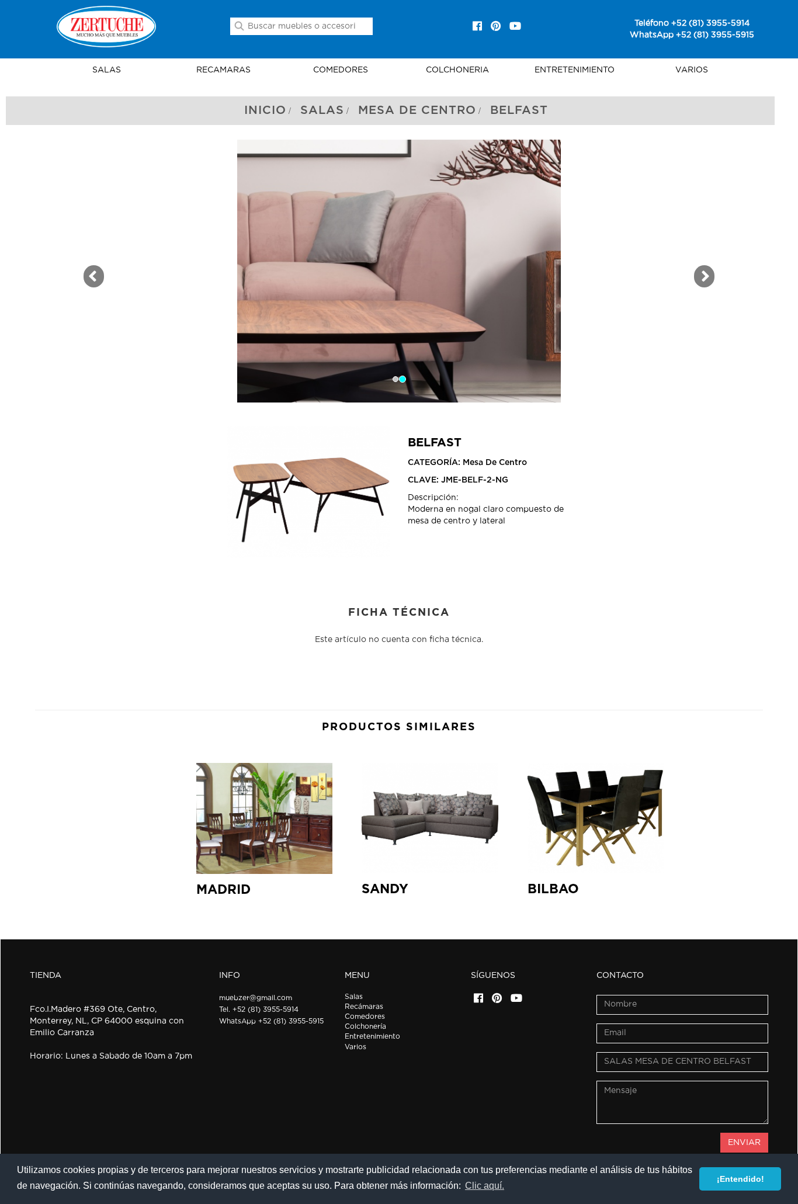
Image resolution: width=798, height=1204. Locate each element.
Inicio (265, 110)
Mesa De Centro (417, 110)
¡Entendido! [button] (740, 1179)
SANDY (385, 889)
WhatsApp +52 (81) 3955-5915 (692, 35)
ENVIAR (744, 1143)
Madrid (223, 889)
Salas (322, 110)
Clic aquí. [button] (484, 1186)
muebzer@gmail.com (255, 997)
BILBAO (553, 889)
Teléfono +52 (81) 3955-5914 (692, 23)
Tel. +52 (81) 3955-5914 (259, 1009)
